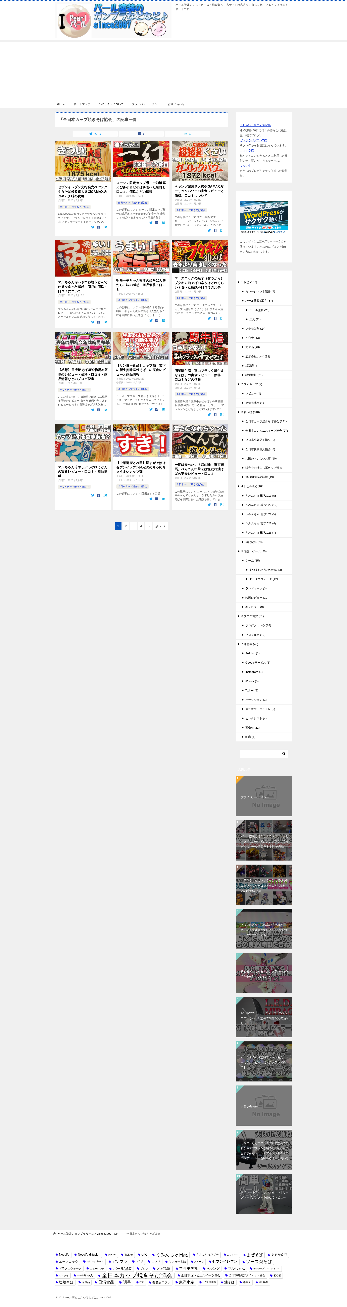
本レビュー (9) (254, 607)
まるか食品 (279, 1254)
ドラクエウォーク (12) (263, 579)
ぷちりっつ (232, 1254)
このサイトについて (111, 104)
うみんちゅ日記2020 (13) (261, 504)
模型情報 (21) (254, 375)
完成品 (86, 1282)
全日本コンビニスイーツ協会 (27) (266, 430)
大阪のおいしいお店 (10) (261, 458)
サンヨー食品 (177, 1261)
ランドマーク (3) (256, 588)
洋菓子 (247, 1282)
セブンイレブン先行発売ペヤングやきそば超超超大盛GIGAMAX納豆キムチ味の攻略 (82, 191)
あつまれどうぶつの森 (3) (265, 569)
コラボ (139, 1261)
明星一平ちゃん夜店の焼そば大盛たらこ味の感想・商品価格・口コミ (141, 285)
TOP (88, 1233)
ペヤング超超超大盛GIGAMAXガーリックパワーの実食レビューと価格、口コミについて (199, 191)
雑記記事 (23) (254, 542)
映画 (142, 1282)
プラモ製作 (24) (255, 328)
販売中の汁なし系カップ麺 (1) (264, 467)
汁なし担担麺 (209, 1282)
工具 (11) (255, 319)
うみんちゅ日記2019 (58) (261, 495)
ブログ (144, 1268)
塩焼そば (66, 1282)
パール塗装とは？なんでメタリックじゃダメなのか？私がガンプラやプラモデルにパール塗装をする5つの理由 (265, 841)
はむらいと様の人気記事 (255, 125)
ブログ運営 (164, 1268)
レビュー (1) (253, 393)
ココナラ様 (247, 150)
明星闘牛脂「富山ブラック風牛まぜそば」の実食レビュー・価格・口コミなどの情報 (199, 375)
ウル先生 (245, 165)
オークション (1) (256, 699)
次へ (158, 526)
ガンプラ (119, 1261)
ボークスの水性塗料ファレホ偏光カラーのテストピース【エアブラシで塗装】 (265, 1062)
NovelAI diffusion (89, 1254)
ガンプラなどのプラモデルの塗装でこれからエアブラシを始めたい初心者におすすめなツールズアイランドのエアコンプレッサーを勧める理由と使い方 (265, 1151)
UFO (144, 1254)
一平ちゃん (85, 1275)
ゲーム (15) (252, 560)
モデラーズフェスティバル (266, 1268)
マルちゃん (236, 1268)
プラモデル (188, 1268)
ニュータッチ (97, 1268)
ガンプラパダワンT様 (253, 140)
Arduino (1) (252, 653)
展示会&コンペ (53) (257, 356)
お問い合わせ (176, 104)
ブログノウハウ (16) (258, 625)
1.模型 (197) (249, 282)
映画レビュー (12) (256, 597)
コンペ (155, 1261)
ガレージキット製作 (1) (260, 291)
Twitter (129, 1254)
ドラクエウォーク (70, 1268)
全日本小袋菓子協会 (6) (260, 439)
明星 (127, 1282)
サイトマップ (81, 104)
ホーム (61, 104)
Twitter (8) (251, 690)
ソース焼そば (259, 1261)
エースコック (68, 1261)
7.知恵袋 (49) (249, 644)
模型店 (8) (251, 365)
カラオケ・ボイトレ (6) (260, 709)
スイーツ (199, 1261)
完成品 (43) (252, 347)
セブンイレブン (225, 1261)
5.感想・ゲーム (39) (254, 551)
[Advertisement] (173, 70)
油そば (229, 1282)
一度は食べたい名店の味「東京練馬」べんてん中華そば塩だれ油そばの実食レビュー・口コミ (199, 469)
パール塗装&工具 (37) (259, 300)
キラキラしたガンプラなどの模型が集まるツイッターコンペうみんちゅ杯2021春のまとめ (265, 885)
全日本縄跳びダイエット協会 (247, 1275)
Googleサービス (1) (257, 662)
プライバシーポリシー (146, 104)
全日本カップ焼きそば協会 (74, 207)
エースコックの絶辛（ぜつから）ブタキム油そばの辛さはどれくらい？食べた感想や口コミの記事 (199, 283)
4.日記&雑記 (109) (252, 486)
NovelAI (64, 1254)
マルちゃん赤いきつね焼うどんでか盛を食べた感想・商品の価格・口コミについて (82, 286)
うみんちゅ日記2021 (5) (260, 514)
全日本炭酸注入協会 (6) (260, 449)
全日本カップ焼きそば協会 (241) (266, 421)
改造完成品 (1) (254, 402)
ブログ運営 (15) (255, 634)
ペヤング (213, 1268)
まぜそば (255, 1254)
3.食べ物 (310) (250, 412)
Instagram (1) (254, 671)
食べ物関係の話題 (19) (259, 477)
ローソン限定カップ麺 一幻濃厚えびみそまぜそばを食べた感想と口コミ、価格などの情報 (141, 187)
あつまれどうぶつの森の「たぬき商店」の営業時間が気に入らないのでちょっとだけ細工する (265, 929)
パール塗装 (122, 1268)
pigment (112, 1254)
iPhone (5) (252, 681)
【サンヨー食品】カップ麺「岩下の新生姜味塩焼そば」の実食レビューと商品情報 (141, 370)
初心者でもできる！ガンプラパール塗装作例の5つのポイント (265, 974)
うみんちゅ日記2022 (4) (260, 523)
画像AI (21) (252, 727)
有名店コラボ (161, 1282)
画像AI (263, 1282)
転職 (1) (250, 736)
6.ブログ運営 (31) (252, 616)
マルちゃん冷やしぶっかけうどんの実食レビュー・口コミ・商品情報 (82, 471)
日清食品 (106, 1282)
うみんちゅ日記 (172, 1254)
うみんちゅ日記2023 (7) (260, 532)
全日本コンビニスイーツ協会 (200, 1275)
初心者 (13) (252, 337)
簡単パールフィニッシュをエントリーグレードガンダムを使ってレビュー (265, 1195)
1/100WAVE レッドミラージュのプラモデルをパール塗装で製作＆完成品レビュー (265, 1018)
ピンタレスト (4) (256, 718)
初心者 (277, 1275)
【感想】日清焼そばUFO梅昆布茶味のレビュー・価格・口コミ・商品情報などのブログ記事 (83, 374)
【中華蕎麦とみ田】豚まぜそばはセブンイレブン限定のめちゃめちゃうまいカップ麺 (141, 467)
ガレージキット (95, 1261)
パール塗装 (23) (259, 310)
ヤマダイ (64, 1275)
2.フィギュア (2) (251, 384)
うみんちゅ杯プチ (207, 1254)
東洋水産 (186, 1282)
